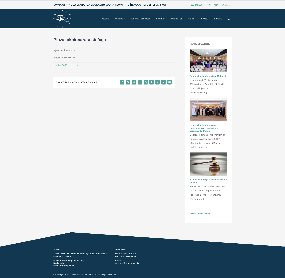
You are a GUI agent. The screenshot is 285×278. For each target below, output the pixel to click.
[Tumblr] (152, 82)
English (226, 4)
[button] (229, 18)
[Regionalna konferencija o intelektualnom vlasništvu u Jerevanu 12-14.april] (208, 109)
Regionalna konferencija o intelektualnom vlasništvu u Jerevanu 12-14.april (204, 128)
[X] (128, 82)
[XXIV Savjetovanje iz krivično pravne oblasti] (208, 164)
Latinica (196, 4)
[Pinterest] (157, 82)
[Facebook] (122, 82)
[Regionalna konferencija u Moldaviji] (208, 60)
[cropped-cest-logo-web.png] (62, 10)
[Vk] (163, 82)
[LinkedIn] (140, 82)
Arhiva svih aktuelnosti (201, 213)
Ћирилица (212, 4)
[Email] (169, 82)
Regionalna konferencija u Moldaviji (208, 76)
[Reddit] (134, 82)
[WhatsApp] (146, 82)
